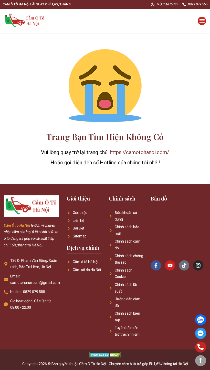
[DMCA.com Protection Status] (105, 356)
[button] (202, 21)
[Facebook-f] (156, 265)
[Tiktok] (184, 265)
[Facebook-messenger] (200, 333)
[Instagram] (198, 265)
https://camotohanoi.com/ (139, 152)
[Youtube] (170, 265)
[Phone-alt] (200, 347)
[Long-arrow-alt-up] (200, 360)
